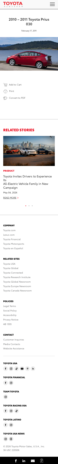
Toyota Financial (12, 239)
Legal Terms (9, 306)
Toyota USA (9, 263)
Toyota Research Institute (16, 277)
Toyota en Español (13, 248)
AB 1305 (7, 324)
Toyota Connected (13, 272)
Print (11, 91)
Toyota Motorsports (13, 243)
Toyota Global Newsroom (17, 281)
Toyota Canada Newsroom (17, 290)
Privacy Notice (10, 319)
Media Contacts (11, 344)
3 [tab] (32, 205)
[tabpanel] (29, 169)
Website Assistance (13, 348)
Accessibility (9, 315)
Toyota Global (10, 268)
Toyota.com (9, 230)
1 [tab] (26, 205)
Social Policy (10, 310)
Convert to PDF (17, 97)
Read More (9, 197)
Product (8, 170)
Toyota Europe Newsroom (17, 286)
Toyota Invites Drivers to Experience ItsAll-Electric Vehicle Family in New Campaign (27, 181)
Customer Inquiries (13, 339)
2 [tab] (29, 205)
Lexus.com (9, 234)
